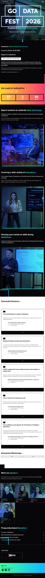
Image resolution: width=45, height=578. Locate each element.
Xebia (18, 72)
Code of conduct (29, 575)
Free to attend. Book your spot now (11, 58)
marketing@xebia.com (7, 568)
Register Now (5, 1)
